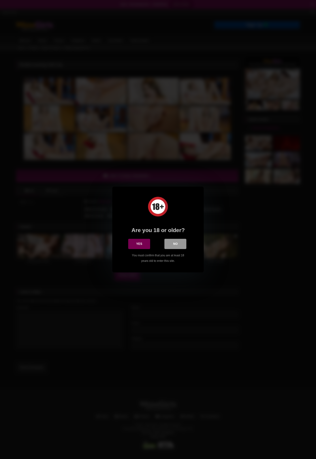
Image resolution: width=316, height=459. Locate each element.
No (175, 243)
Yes (139, 243)
